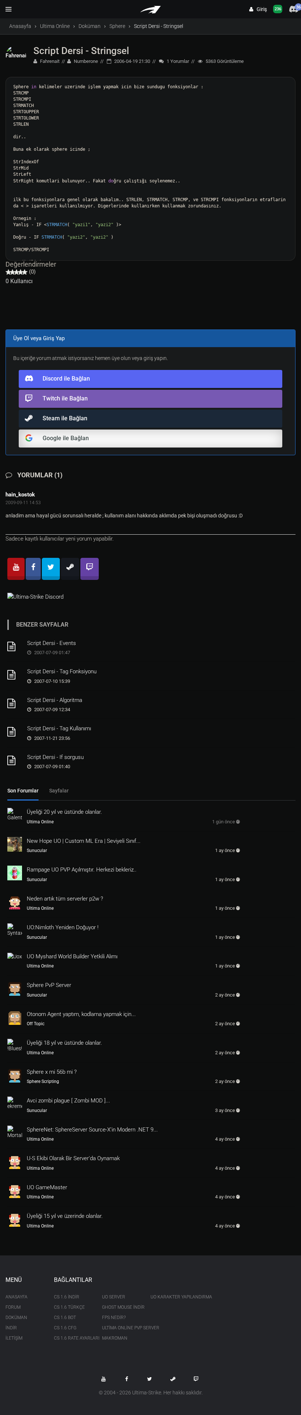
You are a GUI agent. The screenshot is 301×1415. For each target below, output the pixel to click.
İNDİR (11, 1327)
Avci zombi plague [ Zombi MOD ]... (68, 1100)
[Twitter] (51, 569)
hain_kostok (20, 494)
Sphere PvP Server (49, 985)
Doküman (90, 26)
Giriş (260, 9)
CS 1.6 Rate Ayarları (72, 1338)
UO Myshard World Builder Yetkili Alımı (72, 956)
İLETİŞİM (14, 1338)
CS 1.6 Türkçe (69, 1307)
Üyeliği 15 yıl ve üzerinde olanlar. (65, 1216)
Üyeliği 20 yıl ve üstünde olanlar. (64, 812)
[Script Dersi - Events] (14, 646)
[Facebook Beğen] (126, 1379)
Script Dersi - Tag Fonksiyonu (62, 671)
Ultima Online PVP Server (120, 1327)
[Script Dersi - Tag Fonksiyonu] (14, 674)
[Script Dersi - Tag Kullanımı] (14, 731)
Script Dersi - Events (51, 643)
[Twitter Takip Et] (150, 1379)
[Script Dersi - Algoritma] (14, 703)
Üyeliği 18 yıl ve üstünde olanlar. (64, 1043)
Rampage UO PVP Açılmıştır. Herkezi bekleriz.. (82, 869)
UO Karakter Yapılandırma (169, 1297)
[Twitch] (89, 569)
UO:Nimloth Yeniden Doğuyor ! (62, 927)
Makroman (114, 1338)
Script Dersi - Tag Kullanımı (59, 728)
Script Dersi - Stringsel (81, 50)
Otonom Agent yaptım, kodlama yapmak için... (81, 1014)
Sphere (117, 26)
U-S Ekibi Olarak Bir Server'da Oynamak (73, 1158)
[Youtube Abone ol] (103, 1379)
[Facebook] (33, 569)
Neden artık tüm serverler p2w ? (65, 898)
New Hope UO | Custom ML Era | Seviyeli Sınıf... (84, 841)
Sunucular (37, 850)
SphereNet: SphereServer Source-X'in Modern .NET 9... (92, 1129)
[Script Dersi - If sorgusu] (14, 760)
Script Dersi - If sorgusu (55, 757)
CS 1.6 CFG (65, 1327)
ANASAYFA (17, 1297)
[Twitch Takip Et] (196, 1379)
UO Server (113, 1297)
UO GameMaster (47, 1187)
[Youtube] (16, 569)
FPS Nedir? (114, 1317)
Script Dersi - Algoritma (54, 700)
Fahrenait (49, 61)
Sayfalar (59, 791)
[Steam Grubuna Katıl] (173, 1379)
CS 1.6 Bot (65, 1317)
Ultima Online (55, 26)
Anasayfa (20, 26)
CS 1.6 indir (66, 1297)
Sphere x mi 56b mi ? (52, 1072)
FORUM (13, 1307)
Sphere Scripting (43, 1081)
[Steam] (70, 569)
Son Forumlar (23, 791)
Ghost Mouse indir (120, 1307)
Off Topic (35, 1023)
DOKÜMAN (16, 1317)
